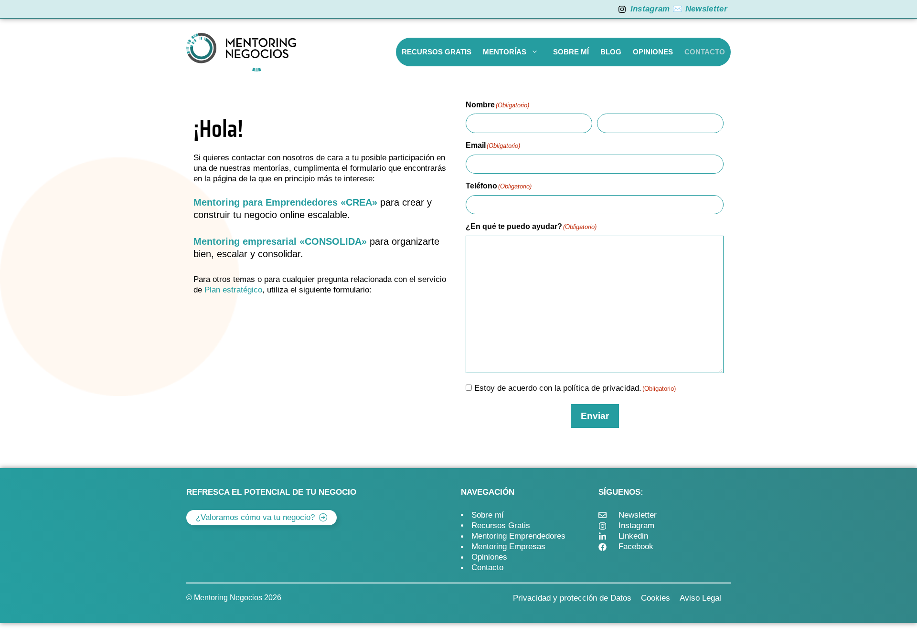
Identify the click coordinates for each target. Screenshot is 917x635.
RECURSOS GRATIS (436, 52)
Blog (610, 52)
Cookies (655, 598)
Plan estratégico (233, 289)
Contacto (704, 52)
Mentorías (504, 52)
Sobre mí (571, 52)
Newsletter (706, 8)
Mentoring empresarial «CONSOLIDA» (280, 241)
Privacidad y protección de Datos (572, 598)
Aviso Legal (700, 598)
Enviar (595, 416)
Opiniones (653, 52)
